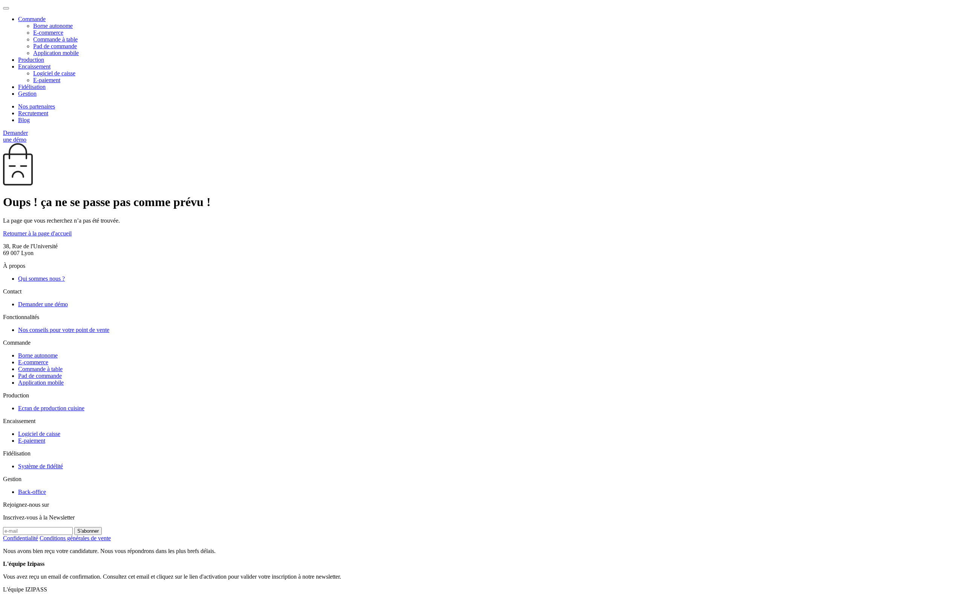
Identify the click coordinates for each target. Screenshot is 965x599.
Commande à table (55, 39)
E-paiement (46, 80)
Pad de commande (55, 46)
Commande (32, 19)
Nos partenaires (36, 106)
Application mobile (56, 53)
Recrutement (33, 113)
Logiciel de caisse (54, 73)
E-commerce (48, 32)
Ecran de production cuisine (51, 408)
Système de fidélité (40, 466)
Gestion (27, 93)
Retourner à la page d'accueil (37, 233)
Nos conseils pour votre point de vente (63, 330)
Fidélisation (32, 87)
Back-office (32, 492)
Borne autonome (53, 26)
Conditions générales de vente (75, 538)
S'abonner (88, 531)
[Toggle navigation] (6, 8)
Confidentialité (20, 538)
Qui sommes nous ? (41, 278)
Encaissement (34, 66)
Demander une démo (15, 136)
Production (31, 60)
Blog (24, 120)
